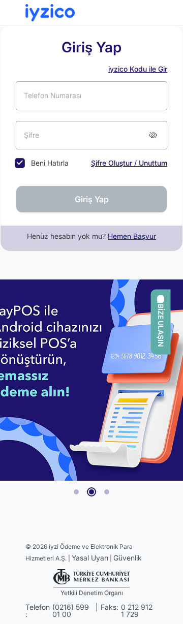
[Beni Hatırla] (19, 163)
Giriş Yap (92, 199)
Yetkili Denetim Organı (91, 593)
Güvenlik (127, 557)
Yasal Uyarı (90, 557)
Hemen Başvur (132, 236)
